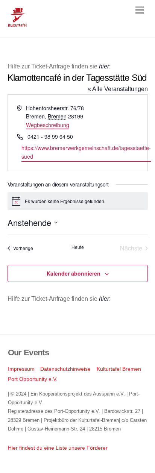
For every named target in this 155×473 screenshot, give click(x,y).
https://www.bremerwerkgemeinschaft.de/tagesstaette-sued (86, 152)
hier (104, 66)
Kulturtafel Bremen (119, 369)
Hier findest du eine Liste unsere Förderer (58, 448)
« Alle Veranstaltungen (118, 89)
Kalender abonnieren (73, 273)
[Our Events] (17, 23)
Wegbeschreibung (47, 125)
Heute (77, 247)
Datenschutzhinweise (65, 369)
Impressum (21, 369)
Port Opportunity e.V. (33, 379)
